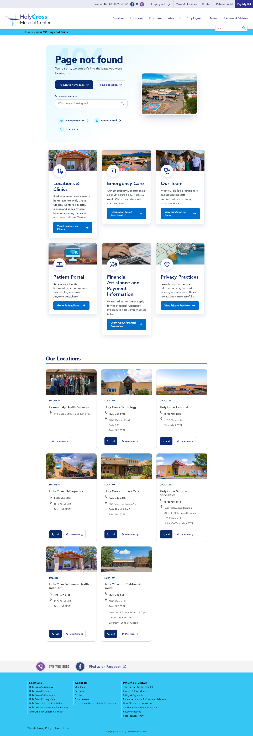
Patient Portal (224, 4)
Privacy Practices (132, 711)
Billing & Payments (133, 695)
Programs (155, 18)
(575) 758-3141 (172, 501)
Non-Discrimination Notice (137, 703)
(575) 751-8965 (117, 413)
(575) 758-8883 (172, 413)
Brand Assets (82, 699)
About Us (174, 18)
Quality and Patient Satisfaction (140, 707)
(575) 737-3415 (117, 497)
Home (29, 31)
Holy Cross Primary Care (121, 491)
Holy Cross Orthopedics (66, 491)
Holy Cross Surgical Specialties (174, 493)
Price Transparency (133, 715)
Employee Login (161, 4)
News (214, 18)
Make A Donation (187, 4)
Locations (136, 18)
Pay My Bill (244, 4)
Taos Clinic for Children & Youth (122, 586)
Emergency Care (75, 120)
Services (118, 18)
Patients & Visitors (235, 18)
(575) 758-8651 (117, 594)
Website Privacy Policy (39, 728)
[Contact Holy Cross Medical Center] (142, 4)
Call (113, 441)
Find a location (109, 84)
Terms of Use (62, 728)
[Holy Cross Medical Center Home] (28, 26)
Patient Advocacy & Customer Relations (144, 699)
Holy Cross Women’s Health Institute (69, 586)
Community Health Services (69, 407)
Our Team (80, 686)
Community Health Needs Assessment (96, 703)
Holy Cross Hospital (174, 407)
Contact (207, 4)
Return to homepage (72, 84)
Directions (58, 442)
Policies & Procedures (134, 691)
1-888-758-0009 (62, 497)
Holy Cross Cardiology (120, 407)
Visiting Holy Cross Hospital (138, 686)
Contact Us (72, 129)
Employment (195, 18)
